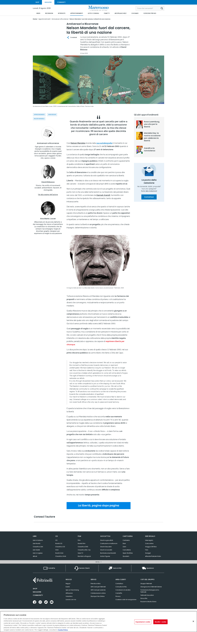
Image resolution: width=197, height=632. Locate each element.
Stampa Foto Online (97, 596)
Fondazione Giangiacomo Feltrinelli (149, 591)
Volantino (69, 596)
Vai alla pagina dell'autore (48, 194)
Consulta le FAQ (120, 587)
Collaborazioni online (98, 593)
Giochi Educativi (106, 547)
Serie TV (80, 553)
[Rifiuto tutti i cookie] (193, 621)
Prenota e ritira (95, 584)
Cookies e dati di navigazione (125, 599)
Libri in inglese (37, 553)
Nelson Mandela (39, 119)
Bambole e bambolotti (108, 553)
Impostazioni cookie (143, 622)
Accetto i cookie (160, 622)
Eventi (68, 587)
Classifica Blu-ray (84, 550)
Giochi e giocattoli (106, 540)
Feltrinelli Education (147, 595)
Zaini (124, 547)
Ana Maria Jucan (48, 218)
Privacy (118, 596)
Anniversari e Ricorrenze (48, 143)
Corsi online (149, 543)
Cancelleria (127, 550)
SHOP (37, 2)
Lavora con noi (71, 599)
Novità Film (81, 543)
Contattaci (149, 197)
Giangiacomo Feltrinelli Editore (151, 587)
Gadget (148, 553)
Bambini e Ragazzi (84, 556)
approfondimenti (39, 114)
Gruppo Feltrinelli (146, 584)
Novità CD (58, 543)
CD (56, 540)
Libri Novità (36, 543)
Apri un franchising (72, 590)
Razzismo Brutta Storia (148, 602)
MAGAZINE (48, 2)
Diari (124, 543)
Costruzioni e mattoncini (108, 543)
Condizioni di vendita (122, 590)
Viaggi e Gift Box (151, 547)
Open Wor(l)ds (128, 553)
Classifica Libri (38, 547)
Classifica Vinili (60, 556)
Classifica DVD (83, 547)
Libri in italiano (38, 540)
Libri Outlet (36, 550)
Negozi (68, 584)
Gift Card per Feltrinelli (98, 587)
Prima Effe (143, 598)
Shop (35, 588)
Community (38, 595)
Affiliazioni (69, 593)
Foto (146, 550)
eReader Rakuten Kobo (153, 556)
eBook (35, 556)
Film (79, 540)
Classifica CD (60, 547)
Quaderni (126, 556)
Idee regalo (149, 540)
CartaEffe (118, 593)
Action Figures (105, 556)
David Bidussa (47, 182)
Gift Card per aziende (98, 590)
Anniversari (52, 114)
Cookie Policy (63, 630)
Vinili (56, 550)
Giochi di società (106, 550)
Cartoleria (126, 540)
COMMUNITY (61, 2)
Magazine (37, 592)
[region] (98, 621)
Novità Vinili (59, 553)
